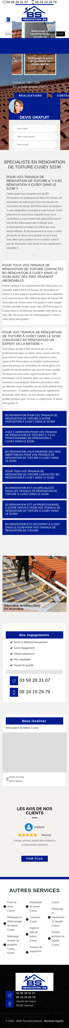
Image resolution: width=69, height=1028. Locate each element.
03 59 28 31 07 (17, 2)
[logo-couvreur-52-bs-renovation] (34, 13)
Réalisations (30, 95)
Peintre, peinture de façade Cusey (58, 938)
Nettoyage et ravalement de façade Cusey (58, 917)
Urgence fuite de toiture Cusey (34, 934)
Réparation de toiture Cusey (36, 906)
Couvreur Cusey (35, 919)
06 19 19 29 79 (46, 2)
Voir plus (34, 858)
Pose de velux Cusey (12, 906)
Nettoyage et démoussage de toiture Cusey (14, 923)
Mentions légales (54, 1021)
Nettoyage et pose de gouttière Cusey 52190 (13, 944)
